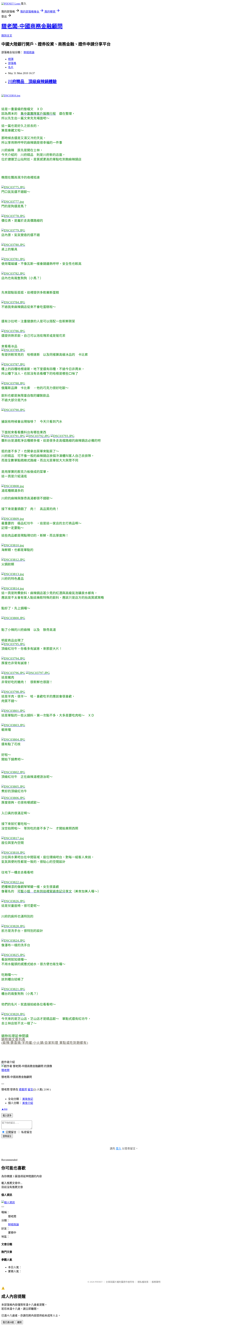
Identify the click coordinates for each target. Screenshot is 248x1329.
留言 (30, 1089)
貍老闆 (5, 1070)
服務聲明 (156, 1282)
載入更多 (7, 1115)
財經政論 (29, 52)
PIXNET (99, 1282)
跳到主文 (6, 35)
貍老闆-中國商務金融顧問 (32, 26)
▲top (4, 1109)
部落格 (12, 63)
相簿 (10, 59)
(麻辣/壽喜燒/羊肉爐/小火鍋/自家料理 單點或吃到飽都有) (44, 1043)
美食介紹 (27, 1103)
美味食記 (27, 1099)
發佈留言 (7, 1136)
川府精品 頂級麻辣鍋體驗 (32, 81)
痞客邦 (23, 1089)
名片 (10, 67)
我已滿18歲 (8, 1322)
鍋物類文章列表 (13, 1039)
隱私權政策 (142, 1282)
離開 (19, 1322)
